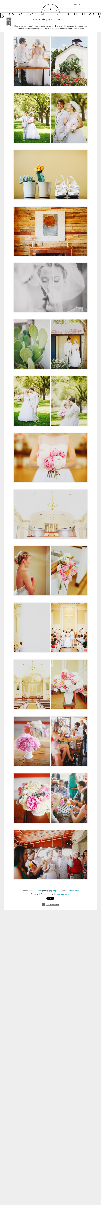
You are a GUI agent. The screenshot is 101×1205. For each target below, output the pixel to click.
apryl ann (56, 890)
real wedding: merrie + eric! (48, 19)
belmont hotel (73, 890)
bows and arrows (35, 890)
